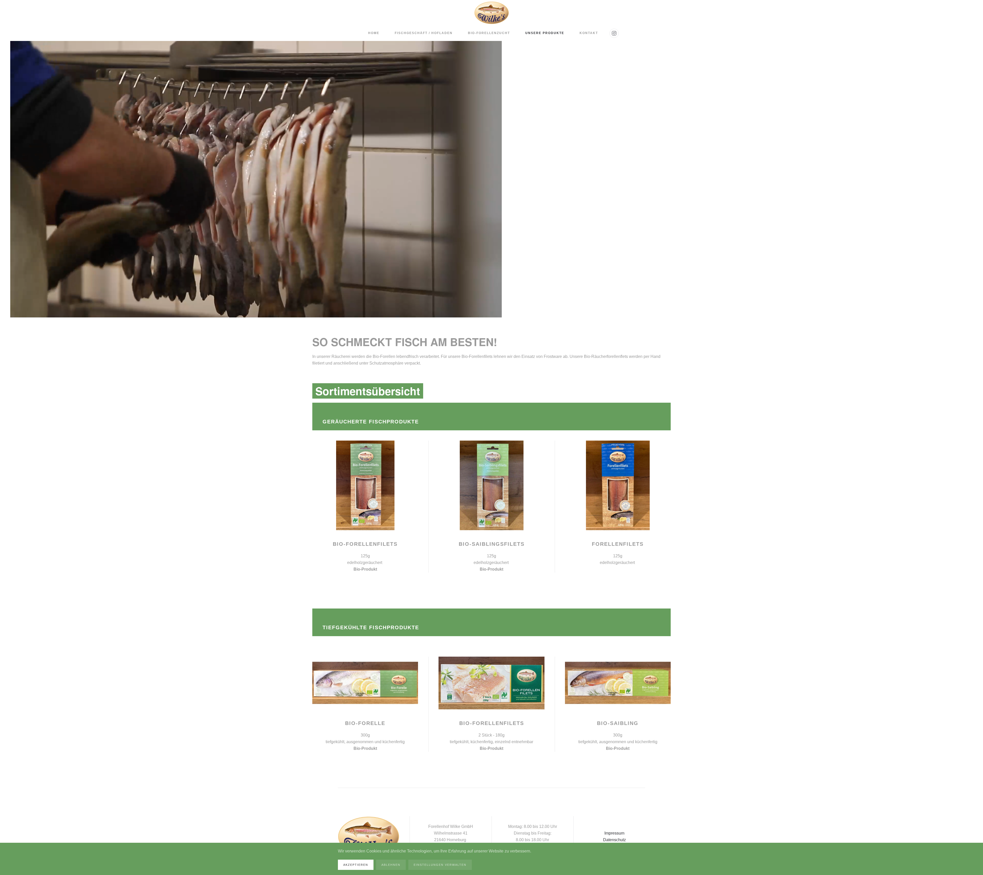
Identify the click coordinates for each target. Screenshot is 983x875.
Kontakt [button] (589, 33)
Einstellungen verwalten (440, 864)
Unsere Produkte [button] (544, 33)
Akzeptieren (355, 864)
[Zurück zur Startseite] (491, 12)
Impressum (614, 833)
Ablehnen (390, 864)
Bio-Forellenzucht (489, 33)
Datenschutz (614, 840)
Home (373, 33)
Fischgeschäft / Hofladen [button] (424, 33)
